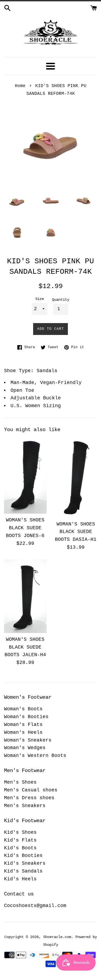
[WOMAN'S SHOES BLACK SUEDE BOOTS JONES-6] (25, 476)
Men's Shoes (20, 782)
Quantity (60, 299)
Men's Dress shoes (29, 798)
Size (39, 299)
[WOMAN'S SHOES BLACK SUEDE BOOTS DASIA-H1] (76, 477)
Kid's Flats (20, 840)
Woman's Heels (23, 732)
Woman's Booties (26, 716)
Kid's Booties (23, 855)
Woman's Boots (23, 709)
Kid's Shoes (20, 832)
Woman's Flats (23, 724)
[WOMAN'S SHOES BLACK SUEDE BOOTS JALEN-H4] (25, 596)
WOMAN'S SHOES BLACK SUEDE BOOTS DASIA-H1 (75, 531)
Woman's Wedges (25, 747)
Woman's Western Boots (35, 755)
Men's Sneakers (25, 805)
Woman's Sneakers (27, 740)
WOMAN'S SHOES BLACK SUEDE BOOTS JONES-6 (25, 527)
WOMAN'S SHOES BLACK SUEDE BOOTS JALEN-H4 (25, 647)
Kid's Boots (20, 848)
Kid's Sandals (23, 871)
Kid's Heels (20, 879)
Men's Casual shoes (30, 790)
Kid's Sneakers (25, 863)
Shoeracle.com (57, 937)
